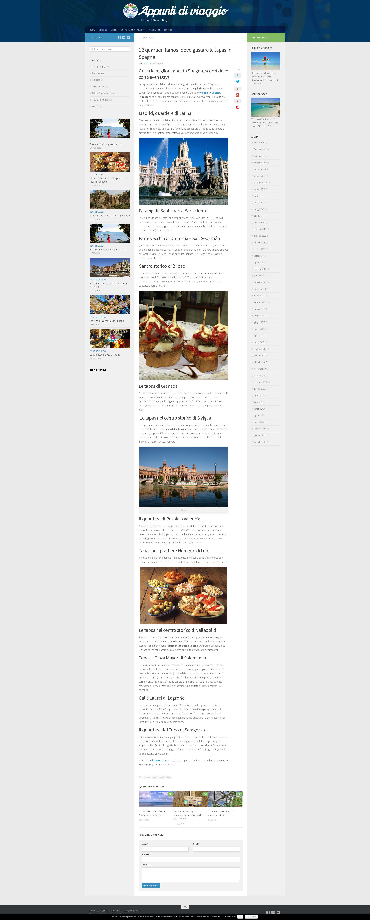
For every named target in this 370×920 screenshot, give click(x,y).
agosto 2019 (259, 189)
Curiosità (96, 79)
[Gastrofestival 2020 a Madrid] (110, 338)
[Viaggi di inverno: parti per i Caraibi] (110, 233)
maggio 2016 (259, 408)
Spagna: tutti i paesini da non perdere (110, 215)
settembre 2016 (260, 382)
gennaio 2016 (260, 435)
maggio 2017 (259, 329)
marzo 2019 (259, 222)
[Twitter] (128, 37)
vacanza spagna (165, 777)
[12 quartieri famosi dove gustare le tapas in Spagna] (110, 162)
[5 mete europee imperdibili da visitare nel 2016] (225, 799)
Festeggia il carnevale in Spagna (107, 320)
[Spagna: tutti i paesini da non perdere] (110, 199)
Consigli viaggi (147, 37)
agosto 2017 (259, 309)
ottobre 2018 (259, 249)
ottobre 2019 (259, 176)
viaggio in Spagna (210, 92)
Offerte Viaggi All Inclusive (133, 29)
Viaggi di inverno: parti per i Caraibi (108, 249)
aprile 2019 (258, 215)
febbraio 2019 (260, 229)
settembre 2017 (260, 302)
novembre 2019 (261, 169)
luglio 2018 (258, 255)
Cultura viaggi (98, 73)
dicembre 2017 (260, 282)
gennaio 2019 (260, 235)
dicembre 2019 (260, 162)
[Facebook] (119, 37)
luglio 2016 (258, 395)
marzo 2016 (259, 422)
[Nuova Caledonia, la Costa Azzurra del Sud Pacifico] (156, 799)
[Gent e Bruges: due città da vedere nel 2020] (110, 267)
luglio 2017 (258, 315)
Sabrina (145, 63)
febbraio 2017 (260, 348)
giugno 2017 (259, 322)
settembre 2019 (260, 182)
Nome (145, 844)
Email (196, 844)
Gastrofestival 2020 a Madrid (105, 354)
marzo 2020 (259, 142)
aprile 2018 (258, 262)
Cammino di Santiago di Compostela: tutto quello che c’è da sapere (188, 815)
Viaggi (113, 29)
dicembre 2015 (260, 442)
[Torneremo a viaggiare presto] (110, 128)
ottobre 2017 (259, 295)
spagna (147, 777)
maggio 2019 (259, 209)
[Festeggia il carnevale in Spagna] (110, 304)
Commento (147, 864)
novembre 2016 (261, 368)
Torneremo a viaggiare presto (105, 144)
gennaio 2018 (260, 275)
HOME (92, 29)
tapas (155, 777)
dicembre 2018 (260, 242)
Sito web (145, 854)
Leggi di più (251, 917)
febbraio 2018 (260, 269)
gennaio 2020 (260, 156)
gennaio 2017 (260, 355)
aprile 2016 (258, 415)
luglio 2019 (258, 195)
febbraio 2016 (260, 428)
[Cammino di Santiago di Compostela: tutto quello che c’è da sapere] (190, 799)
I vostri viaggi (154, 29)
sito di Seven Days (157, 760)
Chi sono (103, 29)
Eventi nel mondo (99, 86)
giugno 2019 (259, 202)
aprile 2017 (258, 335)
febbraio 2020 (260, 149)
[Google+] (123, 37)
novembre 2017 (261, 289)
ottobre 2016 (259, 375)
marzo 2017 (259, 342)
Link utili (168, 29)
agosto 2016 (259, 388)
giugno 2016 (259, 402)
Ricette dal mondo (100, 99)
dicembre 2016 (260, 362)
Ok (240, 917)
